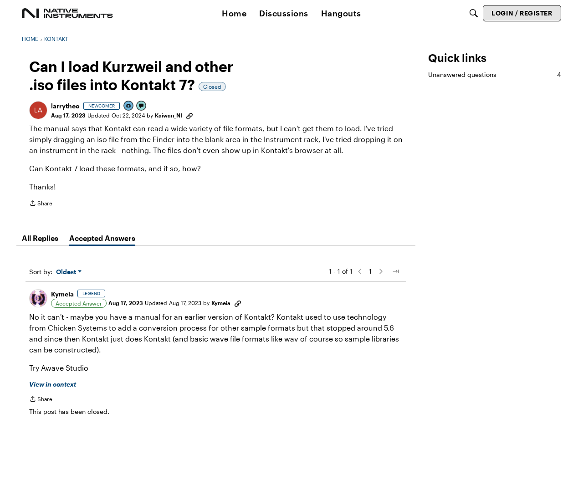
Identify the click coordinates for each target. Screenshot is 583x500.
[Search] (473, 13)
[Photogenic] (128, 106)
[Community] (67, 13)
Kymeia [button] (62, 294)
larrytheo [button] (65, 106)
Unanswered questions (494, 74)
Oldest (67, 272)
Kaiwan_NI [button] (168, 115)
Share (40, 204)
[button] (38, 110)
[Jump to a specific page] (395, 271)
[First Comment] (141, 106)
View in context (52, 384)
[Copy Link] (189, 115)
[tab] (40, 238)
